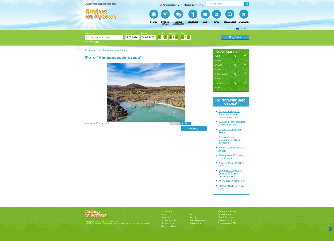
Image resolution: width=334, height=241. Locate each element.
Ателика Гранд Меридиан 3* (230, 140)
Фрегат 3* (230, 149)
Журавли (232, 123)
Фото (205, 22)
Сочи (96, 41)
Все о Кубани (230, 22)
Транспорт (244, 22)
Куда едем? (90, 33)
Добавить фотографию (193, 129)
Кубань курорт (133, 223)
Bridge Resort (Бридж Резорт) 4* (230, 173)
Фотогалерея (92, 50)
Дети (183, 33)
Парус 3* (230, 131)
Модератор (90, 123)
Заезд (127, 33)
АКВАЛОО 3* (231, 180)
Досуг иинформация (178, 23)
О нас (164, 214)
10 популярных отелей (231, 102)
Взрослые (173, 33)
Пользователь (110, 50)
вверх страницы (330, 229)
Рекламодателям (169, 220)
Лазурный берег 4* (229, 114)
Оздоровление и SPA (227, 223)
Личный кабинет (170, 5)
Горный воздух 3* (231, 187)
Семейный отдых (225, 217)
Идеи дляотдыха (165, 23)
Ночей (160, 33)
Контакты (165, 217)
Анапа (123, 50)
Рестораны (193, 22)
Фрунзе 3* (231, 164)
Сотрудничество (168, 223)
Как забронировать (198, 220)
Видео (216, 22)
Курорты (153, 22)
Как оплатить (195, 223)
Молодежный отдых (226, 220)
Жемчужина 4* (230, 156)
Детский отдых (224, 214)
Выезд (144, 33)
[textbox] (104, 37)
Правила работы (168, 226)
